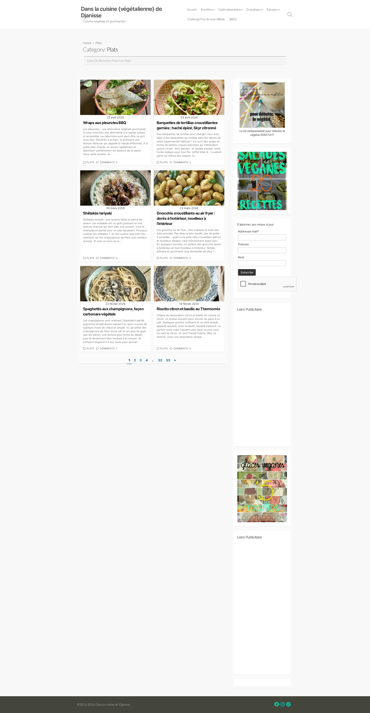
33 (168, 360)
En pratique (253, 9)
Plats (90, 162)
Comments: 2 (108, 162)
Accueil (191, 9)
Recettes (206, 9)
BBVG (233, 19)
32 (160, 360)
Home (87, 43)
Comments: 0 (108, 258)
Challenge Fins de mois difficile (206, 19)
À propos (272, 9)
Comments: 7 (108, 348)
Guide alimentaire (229, 9)
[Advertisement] (262, 380)
